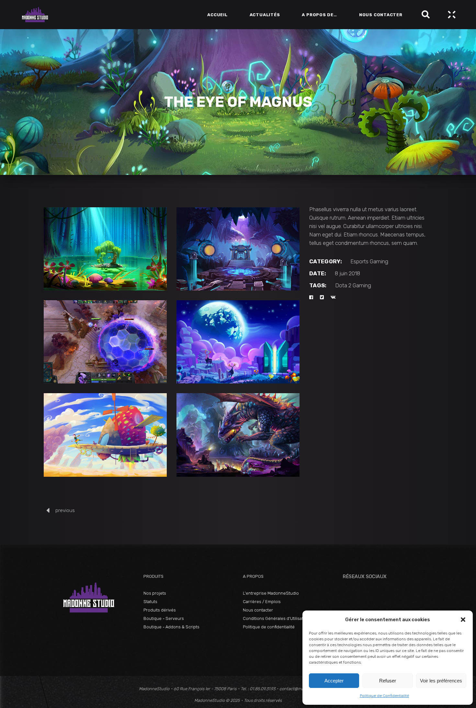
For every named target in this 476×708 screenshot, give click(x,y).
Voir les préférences (441, 680)
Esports (359, 261)
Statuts (150, 601)
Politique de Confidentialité (384, 695)
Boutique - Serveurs (163, 618)
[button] (463, 619)
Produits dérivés (159, 610)
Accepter (334, 680)
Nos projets (154, 593)
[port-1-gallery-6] (105, 341)
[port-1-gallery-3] (238, 434)
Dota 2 (343, 285)
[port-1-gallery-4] (105, 249)
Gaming (379, 261)
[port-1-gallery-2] (105, 434)
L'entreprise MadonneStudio (271, 593)
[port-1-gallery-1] (238, 341)
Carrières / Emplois (262, 601)
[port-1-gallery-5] (238, 249)
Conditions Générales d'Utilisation (276, 618)
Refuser (387, 680)
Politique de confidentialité (269, 626)
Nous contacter (258, 610)
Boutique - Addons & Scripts (171, 626)
